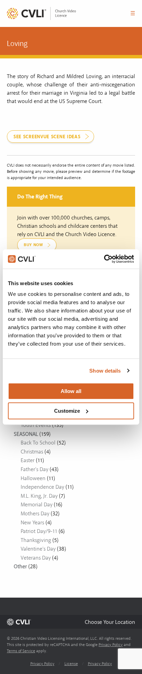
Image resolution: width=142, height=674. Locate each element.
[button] (110, 622)
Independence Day (42, 487)
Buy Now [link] (33, 244)
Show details (105, 371)
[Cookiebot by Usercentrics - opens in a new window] (104, 258)
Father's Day (34, 469)
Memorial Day (36, 504)
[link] (41, 13)
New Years (32, 522)
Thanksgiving (36, 540)
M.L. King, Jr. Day (39, 496)
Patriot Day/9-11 (39, 531)
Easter (27, 460)
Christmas (32, 451)
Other (20, 566)
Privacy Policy (111, 644)
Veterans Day (36, 557)
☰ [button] (132, 13)
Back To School (38, 442)
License (71, 663)
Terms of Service (21, 651)
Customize (67, 411)
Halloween (33, 478)
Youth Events (36, 425)
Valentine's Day (38, 548)
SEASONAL (26, 434)
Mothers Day (35, 513)
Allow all (71, 391)
